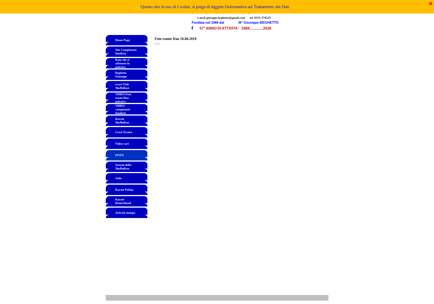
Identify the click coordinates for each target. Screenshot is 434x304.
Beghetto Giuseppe (121, 74)
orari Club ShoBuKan (122, 86)
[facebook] (192, 28)
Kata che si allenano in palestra (122, 63)
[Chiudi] (430, 4)
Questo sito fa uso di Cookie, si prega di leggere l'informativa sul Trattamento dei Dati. (215, 6)
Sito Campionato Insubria (126, 51)
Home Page (122, 40)
